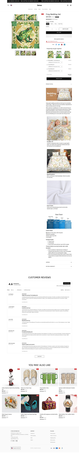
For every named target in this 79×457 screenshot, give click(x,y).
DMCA (32, 440)
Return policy (52, 440)
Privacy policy (52, 433)
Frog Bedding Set (24, 314)
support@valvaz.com (14, 438)
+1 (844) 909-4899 (14, 437)
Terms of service (53, 435)
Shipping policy (53, 437)
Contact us (32, 433)
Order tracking (33, 435)
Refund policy (52, 442)
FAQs (31, 437)
